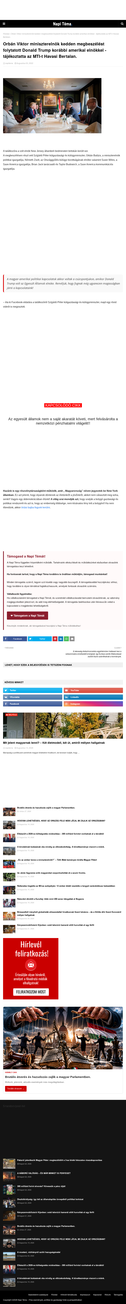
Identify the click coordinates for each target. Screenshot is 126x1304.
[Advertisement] (63, 10)
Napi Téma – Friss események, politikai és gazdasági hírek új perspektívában (50, 1299)
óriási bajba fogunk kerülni (35, 507)
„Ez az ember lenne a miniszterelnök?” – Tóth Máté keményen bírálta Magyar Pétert (57, 859)
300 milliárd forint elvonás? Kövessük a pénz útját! (41, 1186)
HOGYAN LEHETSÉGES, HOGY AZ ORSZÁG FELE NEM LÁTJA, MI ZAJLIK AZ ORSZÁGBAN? (61, 820)
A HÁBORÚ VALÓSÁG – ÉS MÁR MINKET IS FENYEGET (44, 1173)
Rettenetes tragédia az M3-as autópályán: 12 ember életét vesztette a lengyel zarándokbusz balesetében (66, 885)
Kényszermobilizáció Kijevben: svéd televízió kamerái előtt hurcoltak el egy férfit (55, 924)
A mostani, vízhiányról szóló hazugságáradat (38, 1252)
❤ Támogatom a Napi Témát (27, 615)
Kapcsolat (97, 1294)
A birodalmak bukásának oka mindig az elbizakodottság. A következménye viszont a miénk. (61, 846)
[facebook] (32, 703)
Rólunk (108, 1294)
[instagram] (93, 703)
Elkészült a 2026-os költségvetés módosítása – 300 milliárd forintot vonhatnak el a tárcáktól (60, 833)
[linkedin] (93, 697)
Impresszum (85, 1294)
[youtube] (93, 690)
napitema (9, 63)
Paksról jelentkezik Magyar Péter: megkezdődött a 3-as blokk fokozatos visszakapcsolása (59, 1160)
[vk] (32, 697)
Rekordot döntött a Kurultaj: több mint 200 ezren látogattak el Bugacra (50, 898)
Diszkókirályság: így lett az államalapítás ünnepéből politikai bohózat (50, 1199)
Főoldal (6, 33)
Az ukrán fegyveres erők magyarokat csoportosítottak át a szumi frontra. (51, 872)
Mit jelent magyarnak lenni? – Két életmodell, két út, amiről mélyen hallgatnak (54, 743)
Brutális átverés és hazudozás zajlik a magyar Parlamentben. (46, 807)
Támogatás (118, 1294)
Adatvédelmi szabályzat (38, 1294)
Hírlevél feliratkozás (69, 1294)
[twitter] (32, 690)
